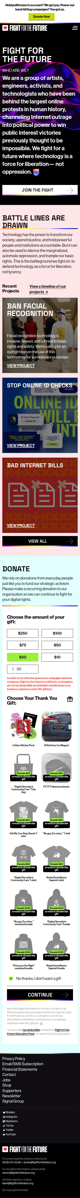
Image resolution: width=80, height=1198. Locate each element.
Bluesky (10, 1112)
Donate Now (41, 16)
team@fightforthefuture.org (17, 1183)
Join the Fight (37, 190)
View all (37, 541)
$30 (22, 657)
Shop (6, 1085)
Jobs (6, 1080)
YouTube (11, 1134)
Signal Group (13, 1101)
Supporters (11, 1090)
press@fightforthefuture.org (40, 1162)
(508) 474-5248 (11, 1162)
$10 (57, 657)
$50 (57, 645)
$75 (22, 645)
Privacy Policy (13, 1058)
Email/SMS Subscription (22, 1064)
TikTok (10, 1125)
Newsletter (11, 1096)
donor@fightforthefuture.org (18, 1172)
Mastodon (11, 1121)
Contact (9, 1074)
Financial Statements (19, 1069)
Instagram (11, 1116)
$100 (57, 633)
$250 (22, 633)
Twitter (10, 1129)
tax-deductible (31, 1030)
